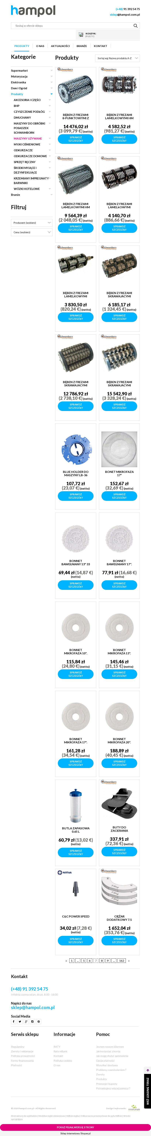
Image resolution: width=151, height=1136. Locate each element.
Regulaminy (17, 1046)
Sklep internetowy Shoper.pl (75, 1133)
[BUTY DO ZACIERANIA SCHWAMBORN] (119, 805)
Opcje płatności (105, 1060)
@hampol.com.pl (125, 14)
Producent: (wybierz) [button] (25, 222)
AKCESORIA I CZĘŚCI (27, 100)
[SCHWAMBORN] (65, 69)
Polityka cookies (63, 1060)
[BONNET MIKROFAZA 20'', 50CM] (119, 716)
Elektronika (18, 82)
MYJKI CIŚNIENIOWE (27, 144)
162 (121, 960)
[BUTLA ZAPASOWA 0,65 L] (76, 806)
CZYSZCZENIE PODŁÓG (29, 111)
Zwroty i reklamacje (22, 1051)
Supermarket (19, 70)
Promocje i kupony (106, 1083)
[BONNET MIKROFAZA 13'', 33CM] (119, 627)
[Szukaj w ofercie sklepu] (135, 25)
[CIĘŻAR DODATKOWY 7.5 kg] (119, 894)
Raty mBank (60, 1051)
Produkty (17, 94)
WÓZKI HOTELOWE (27, 188)
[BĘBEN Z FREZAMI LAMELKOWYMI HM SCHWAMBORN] (119, 92)
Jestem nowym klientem (110, 1046)
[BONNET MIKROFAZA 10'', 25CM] (76, 627)
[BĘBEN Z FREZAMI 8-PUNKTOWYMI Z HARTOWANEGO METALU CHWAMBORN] (76, 92)
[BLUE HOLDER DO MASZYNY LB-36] (76, 449)
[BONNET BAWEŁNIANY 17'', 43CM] (119, 538)
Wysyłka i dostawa (107, 1065)
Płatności (16, 1065)
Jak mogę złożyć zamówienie (112, 1055)
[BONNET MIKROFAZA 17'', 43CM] (76, 716)
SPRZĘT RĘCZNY (25, 162)
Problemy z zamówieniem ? (111, 1069)
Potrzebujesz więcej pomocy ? (113, 1088)
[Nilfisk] (64, 872)
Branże (15, 194)
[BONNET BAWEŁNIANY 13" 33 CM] (76, 538)
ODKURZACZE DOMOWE (30, 156)
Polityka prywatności (23, 1055)
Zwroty (100, 1074)
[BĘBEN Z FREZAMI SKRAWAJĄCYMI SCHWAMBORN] (119, 270)
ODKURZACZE (23, 150)
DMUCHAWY (22, 117)
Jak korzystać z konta (108, 1051)
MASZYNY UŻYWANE (28, 138)
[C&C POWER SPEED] (76, 894)
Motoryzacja (19, 76)
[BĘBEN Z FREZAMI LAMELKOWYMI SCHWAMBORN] (76, 270)
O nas (57, 1065)
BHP (16, 105)
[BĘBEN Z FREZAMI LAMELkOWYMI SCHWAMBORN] (119, 181)
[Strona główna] (33, 11)
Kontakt (58, 1055)
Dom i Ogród (19, 88)
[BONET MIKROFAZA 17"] (119, 449)
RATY (57, 1046)
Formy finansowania (22, 1060)
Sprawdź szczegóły (76, 139)
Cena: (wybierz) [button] (22, 232)
